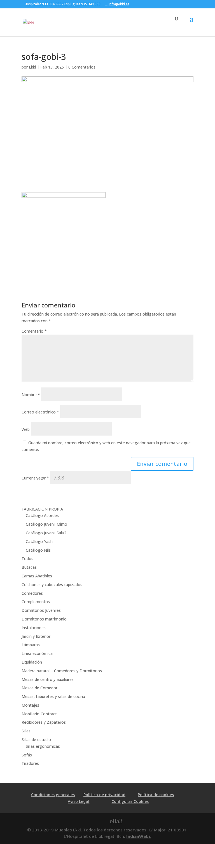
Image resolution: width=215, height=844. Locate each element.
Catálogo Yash (39, 541)
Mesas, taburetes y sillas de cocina (53, 696)
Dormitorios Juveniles (41, 610)
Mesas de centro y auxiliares (48, 679)
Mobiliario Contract (39, 713)
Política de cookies (156, 794)
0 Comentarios (81, 67)
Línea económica (37, 653)
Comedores (32, 593)
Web (26, 429)
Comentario (34, 331)
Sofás (27, 755)
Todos (27, 558)
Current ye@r (35, 478)
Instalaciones (34, 627)
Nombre (31, 394)
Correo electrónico (40, 412)
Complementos (36, 601)
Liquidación (32, 662)
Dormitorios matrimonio (44, 619)
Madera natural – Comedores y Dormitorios (62, 670)
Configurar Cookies (130, 801)
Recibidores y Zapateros (44, 722)
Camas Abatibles (37, 576)
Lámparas (31, 644)
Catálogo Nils (38, 550)
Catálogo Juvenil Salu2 (46, 532)
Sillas (26, 730)
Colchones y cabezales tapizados (52, 584)
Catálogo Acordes (42, 515)
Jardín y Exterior (36, 636)
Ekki (32, 67)
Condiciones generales (53, 794)
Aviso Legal (78, 801)
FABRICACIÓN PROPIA (42, 509)
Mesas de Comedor (39, 687)
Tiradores (30, 763)
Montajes (30, 705)
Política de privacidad (104, 794)
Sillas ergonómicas (43, 746)
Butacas (29, 567)
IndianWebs (138, 836)
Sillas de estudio (36, 739)
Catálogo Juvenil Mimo (46, 524)
